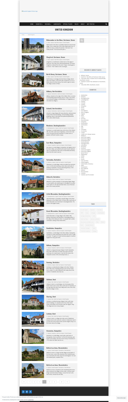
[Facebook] (30, 391)
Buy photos (90, 24)
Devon (49, 42)
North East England (85, 137)
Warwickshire (61, 350)
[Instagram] (23, 391)
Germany (83, 118)
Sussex (82, 159)
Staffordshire (84, 154)
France (82, 117)
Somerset (83, 148)
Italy (82, 126)
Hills (94, 216)
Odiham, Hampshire (52, 245)
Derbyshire (83, 106)
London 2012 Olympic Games (88, 134)
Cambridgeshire (85, 100)
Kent (52, 282)
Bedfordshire (84, 95)
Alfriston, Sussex (85, 75)
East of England (85, 112)
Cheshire (83, 101)
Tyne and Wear (84, 160)
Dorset (82, 109)
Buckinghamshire (51, 128)
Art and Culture (84, 210)
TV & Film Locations (85, 231)
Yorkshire (83, 173)
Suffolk (82, 156)
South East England (61, 93)
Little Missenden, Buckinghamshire (58, 194)
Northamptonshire (85, 140)
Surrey (82, 157)
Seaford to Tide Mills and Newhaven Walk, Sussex (93, 77)
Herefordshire (84, 123)
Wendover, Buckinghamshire (55, 125)
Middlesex (83, 135)
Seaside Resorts (89, 225)
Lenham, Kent (51, 314)
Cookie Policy (31, 399)
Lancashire (83, 129)
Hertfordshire (54, 93)
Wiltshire (83, 170)
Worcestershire (84, 171)
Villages (94, 231)
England (52, 42)
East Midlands (84, 110)
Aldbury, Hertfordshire (54, 91)
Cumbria (83, 104)
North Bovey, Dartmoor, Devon (56, 74)
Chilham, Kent (51, 279)
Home (31, 24)
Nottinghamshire (85, 143)
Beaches (93, 210)
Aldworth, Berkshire (53, 177)
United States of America (87, 164)
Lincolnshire (84, 131)
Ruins (82, 225)
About (83, 24)
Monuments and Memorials (87, 222)
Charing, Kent (51, 297)
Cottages (93, 213)
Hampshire (54, 145)
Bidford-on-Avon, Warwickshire (57, 348)
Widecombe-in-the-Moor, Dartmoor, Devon (60, 40)
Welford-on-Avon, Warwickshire (57, 365)
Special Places (67, 24)
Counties (39, 24)
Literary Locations (94, 219)
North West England (86, 139)
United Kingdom (66, 42)
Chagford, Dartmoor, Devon (55, 57)
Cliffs (82, 213)
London (83, 132)
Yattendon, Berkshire (53, 160)
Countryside (101, 213)
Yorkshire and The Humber (87, 174)
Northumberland (85, 142)
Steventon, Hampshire (53, 331)
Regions (47, 24)
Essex (82, 115)
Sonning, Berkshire (52, 262)
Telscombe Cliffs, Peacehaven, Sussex (90, 84)
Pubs (97, 222)
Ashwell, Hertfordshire (54, 108)
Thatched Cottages (85, 228)
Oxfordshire (84, 145)
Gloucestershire (85, 120)
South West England (58, 42)
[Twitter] (26, 391)
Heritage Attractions (85, 216)
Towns (93, 228)
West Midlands (67, 350)
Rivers (102, 222)
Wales (76, 24)
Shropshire (83, 146)
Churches (99, 210)
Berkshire (50, 162)
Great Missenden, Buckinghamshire (58, 211)
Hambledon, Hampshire (54, 228)
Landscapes (57, 24)
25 (61, 382)
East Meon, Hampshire (53, 143)
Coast (87, 213)
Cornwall (83, 103)
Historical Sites (84, 219)
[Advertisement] (81, 11)
